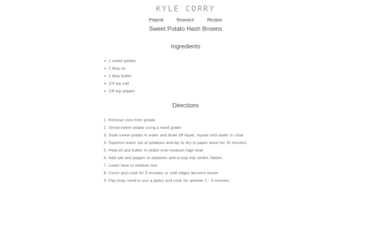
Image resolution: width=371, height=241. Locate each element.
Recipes (214, 20)
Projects (156, 20)
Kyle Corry (185, 8)
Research (185, 20)
